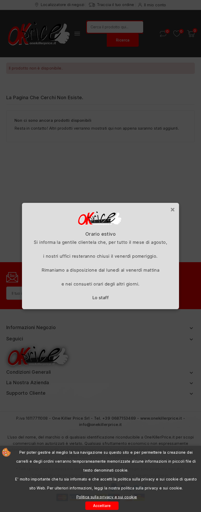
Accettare (102, 505)
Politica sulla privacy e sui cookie (106, 497)
